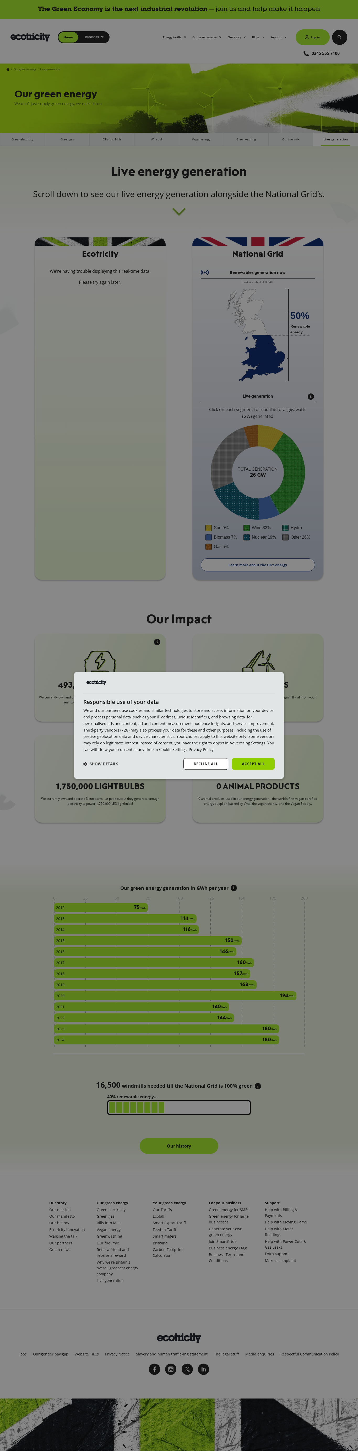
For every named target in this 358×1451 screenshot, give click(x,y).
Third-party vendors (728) (106, 730)
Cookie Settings (173, 749)
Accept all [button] (253, 763)
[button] (100, 764)
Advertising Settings (247, 742)
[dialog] (179, 725)
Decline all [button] (206, 763)
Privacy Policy (201, 749)
